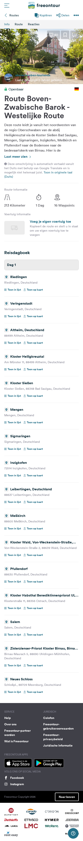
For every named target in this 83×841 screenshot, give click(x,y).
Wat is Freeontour (16, 741)
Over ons (10, 724)
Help (7, 718)
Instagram (17, 784)
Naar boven (67, 797)
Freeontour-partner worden (17, 732)
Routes (14, 15)
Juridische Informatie (58, 745)
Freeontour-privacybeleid (53, 737)
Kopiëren (46, 15)
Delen (65, 15)
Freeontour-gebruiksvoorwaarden (58, 726)
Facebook (17, 778)
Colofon (48, 718)
